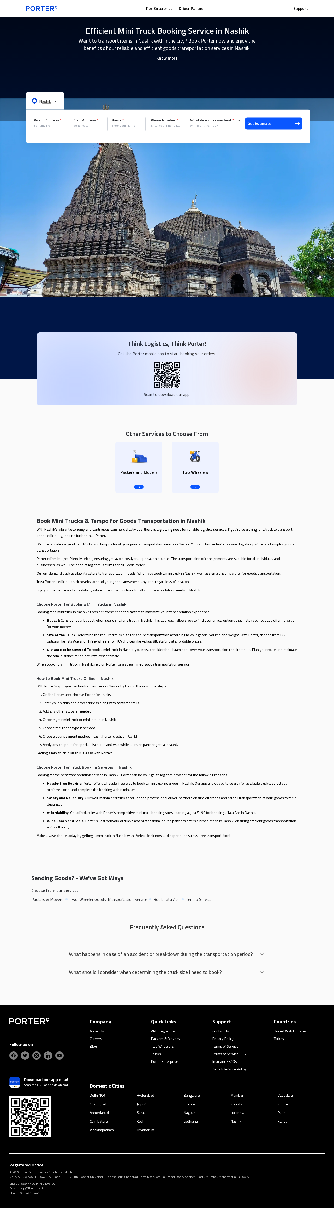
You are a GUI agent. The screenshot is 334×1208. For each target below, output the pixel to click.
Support (300, 8)
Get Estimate (259, 123)
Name (117, 120)
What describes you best (212, 120)
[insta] (36, 1055)
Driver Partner (192, 8)
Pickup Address (47, 120)
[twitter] (25, 1055)
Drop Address (85, 120)
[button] (45, 101)
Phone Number (164, 120)
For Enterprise (159, 8)
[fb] (13, 1055)
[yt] (59, 1055)
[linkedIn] (48, 1055)
